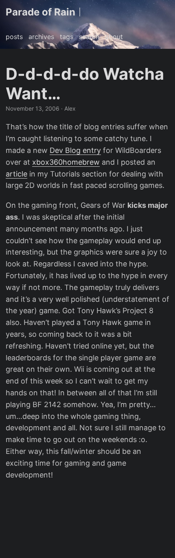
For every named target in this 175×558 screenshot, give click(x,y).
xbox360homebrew (66, 162)
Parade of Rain (40, 12)
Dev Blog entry (75, 150)
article (16, 174)
